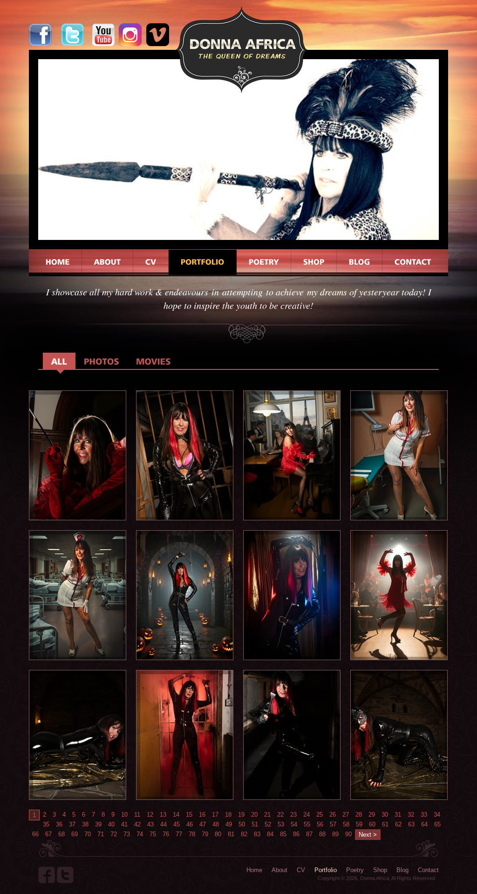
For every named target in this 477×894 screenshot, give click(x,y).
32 (411, 814)
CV (301, 870)
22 (280, 814)
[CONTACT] (412, 262)
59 (359, 824)
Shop (380, 870)
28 (358, 814)
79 (205, 834)
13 (163, 814)
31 (398, 814)
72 (113, 834)
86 (296, 834)
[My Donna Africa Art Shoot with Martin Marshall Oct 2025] (77, 517)
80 (218, 834)
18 (228, 814)
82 (244, 834)
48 (215, 824)
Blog (402, 870)
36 (59, 824)
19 (241, 814)
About (279, 870)
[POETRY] (264, 262)
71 (100, 834)
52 (268, 824)
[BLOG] (359, 262)
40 (111, 824)
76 (166, 834)
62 (398, 824)
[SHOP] (314, 262)
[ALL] (59, 361)
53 (281, 824)
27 (345, 814)
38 (85, 824)
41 (124, 824)
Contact (428, 870)
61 (385, 824)
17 (215, 814)
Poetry (355, 870)
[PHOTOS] (101, 361)
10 (124, 814)
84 (270, 834)
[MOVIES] (153, 361)
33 (424, 814)
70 (87, 834)
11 (137, 814)
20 (254, 814)
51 (255, 824)
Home (254, 870)
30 (385, 814)
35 (46, 824)
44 (163, 824)
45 (176, 824)
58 (346, 824)
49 (228, 824)
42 (137, 824)
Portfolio (325, 870)
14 (176, 814)
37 (72, 824)
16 (202, 814)
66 (35, 834)
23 (293, 814)
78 (192, 834)
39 (98, 824)
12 (150, 814)
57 (333, 824)
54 (294, 824)
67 (48, 834)
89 (335, 834)
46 (189, 824)
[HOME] (58, 262)
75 (153, 834)
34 (437, 814)
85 (283, 834)
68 (61, 834)
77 (179, 834)
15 (189, 814)
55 (307, 824)
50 (241, 824)
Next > (368, 834)
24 (306, 814)
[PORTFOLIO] (203, 262)
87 (309, 834)
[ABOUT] (107, 262)
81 (231, 834)
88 (322, 834)
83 (257, 834)
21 (267, 814)
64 (424, 824)
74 (139, 834)
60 (372, 824)
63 (411, 824)
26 (332, 814)
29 (371, 814)
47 (202, 824)
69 (74, 834)
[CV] (151, 262)
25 (319, 814)
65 (437, 824)
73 (126, 834)
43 (150, 824)
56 (320, 824)
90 (348, 834)
